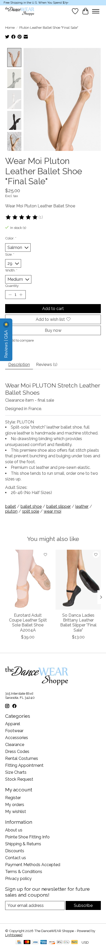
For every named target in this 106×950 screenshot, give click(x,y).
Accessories (16, 737)
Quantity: (12, 286)
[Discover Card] (52, 942)
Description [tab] (19, 364)
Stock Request (19, 779)
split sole (30, 511)
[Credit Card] (19, 942)
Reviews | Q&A (6, 343)
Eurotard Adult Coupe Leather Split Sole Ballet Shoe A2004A (28, 623)
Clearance (14, 744)
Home (10, 27)
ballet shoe (31, 506)
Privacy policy (18, 878)
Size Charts (15, 772)
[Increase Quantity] (20, 294)
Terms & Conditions (23, 871)
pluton (11, 511)
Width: (11, 270)
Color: (10, 238)
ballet (10, 506)
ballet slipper (58, 506)
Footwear (14, 730)
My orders (14, 804)
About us (13, 830)
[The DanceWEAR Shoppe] (19, 11)
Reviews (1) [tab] (46, 364)
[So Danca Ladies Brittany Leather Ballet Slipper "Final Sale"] (78, 580)
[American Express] (43, 942)
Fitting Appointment (24, 765)
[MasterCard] (27, 942)
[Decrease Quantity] (10, 294)
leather (82, 506)
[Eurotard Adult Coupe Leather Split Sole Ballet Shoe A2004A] (27, 580)
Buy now (53, 330)
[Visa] (35, 942)
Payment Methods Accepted (32, 864)
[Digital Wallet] (63, 942)
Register (13, 797)
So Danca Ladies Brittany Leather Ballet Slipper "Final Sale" (78, 623)
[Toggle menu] (96, 11)
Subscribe (83, 905)
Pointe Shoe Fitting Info (27, 837)
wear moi (52, 511)
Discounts (14, 850)
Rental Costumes (21, 758)
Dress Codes (17, 751)
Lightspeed (13, 935)
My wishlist (15, 811)
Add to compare (21, 340)
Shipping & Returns (23, 843)
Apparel (12, 723)
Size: (9, 254)
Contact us (15, 857)
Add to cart (53, 308)
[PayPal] (74, 942)
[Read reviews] (22, 217)
